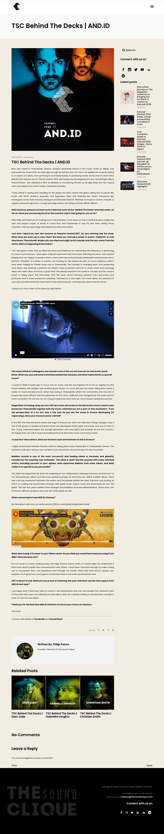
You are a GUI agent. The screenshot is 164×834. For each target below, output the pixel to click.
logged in (28, 758)
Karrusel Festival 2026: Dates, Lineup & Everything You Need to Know (144, 118)
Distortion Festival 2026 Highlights (144, 184)
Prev (14, 765)
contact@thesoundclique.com (136, 796)
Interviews (28, 157)
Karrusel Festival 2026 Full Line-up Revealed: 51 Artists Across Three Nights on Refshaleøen (144, 165)
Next (149, 765)
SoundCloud (55, 619)
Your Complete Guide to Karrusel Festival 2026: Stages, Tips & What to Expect (144, 140)
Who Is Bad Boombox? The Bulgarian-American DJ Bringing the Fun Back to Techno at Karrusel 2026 (144, 95)
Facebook (39, 619)
